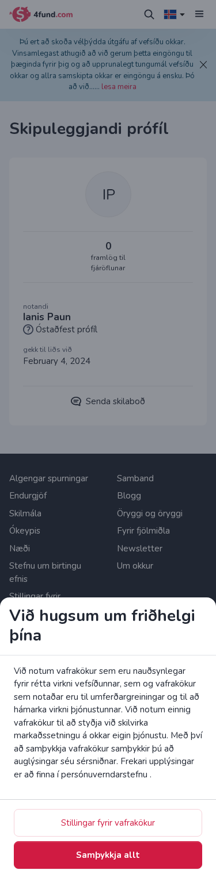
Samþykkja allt (108, 855)
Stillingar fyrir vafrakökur (108, 823)
